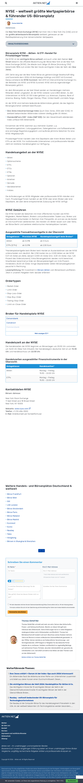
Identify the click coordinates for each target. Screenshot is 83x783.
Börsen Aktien (43, 270)
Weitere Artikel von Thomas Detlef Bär (34, 657)
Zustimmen (72, 781)
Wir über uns (6, 725)
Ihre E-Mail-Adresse (50, 567)
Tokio (9, 534)
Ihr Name (12, 567)
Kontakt (4, 728)
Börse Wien (12, 498)
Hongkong (11, 538)
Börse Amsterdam (15, 509)
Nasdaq (10, 530)
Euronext (11, 523)
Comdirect (11, 323)
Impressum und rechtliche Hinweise (14, 733)
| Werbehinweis (10, 28)
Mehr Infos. (60, 781)
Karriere (4, 731)
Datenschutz (6, 736)
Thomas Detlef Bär (17, 23)
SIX (8, 501)
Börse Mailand (13, 516)
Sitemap (4, 739)
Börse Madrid (13, 519)
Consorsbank (12, 318)
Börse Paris (12, 512)
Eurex (9, 527)
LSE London (12, 505)
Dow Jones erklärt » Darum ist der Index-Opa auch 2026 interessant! (41, 674)
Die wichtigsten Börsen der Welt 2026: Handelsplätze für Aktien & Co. (41, 684)
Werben (4, 723)
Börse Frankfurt (14, 494)
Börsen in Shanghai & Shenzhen (21, 541)
